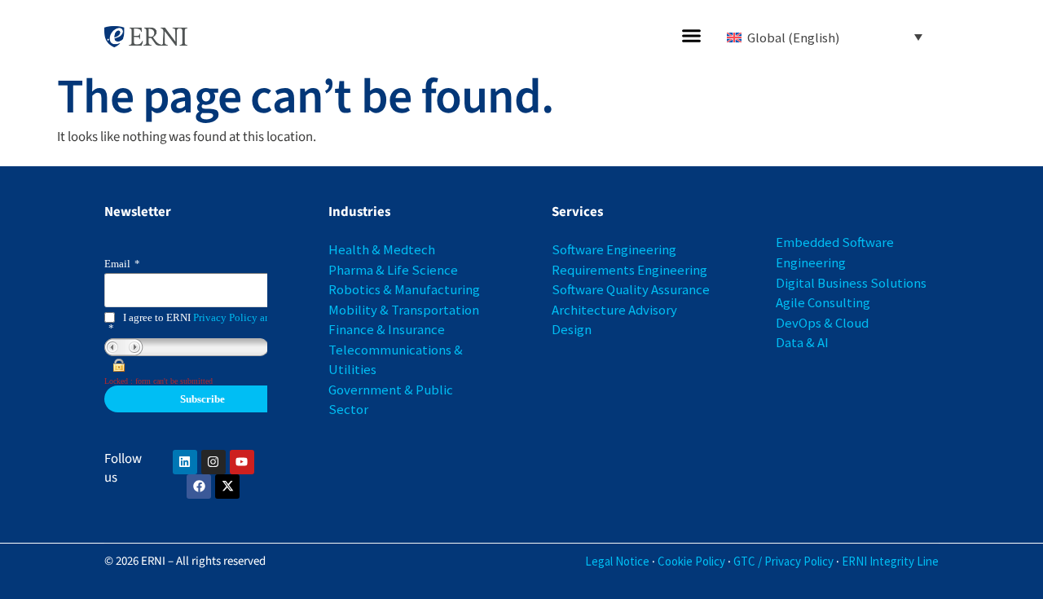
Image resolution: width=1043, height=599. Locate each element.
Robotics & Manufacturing (404, 289)
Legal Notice (617, 561)
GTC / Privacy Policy (783, 561)
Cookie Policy (691, 561)
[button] (691, 35)
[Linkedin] (185, 462)
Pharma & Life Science (393, 270)
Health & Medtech (381, 249)
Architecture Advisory (614, 310)
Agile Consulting (823, 302)
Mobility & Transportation (403, 310)
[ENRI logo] (145, 37)
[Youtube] (242, 462)
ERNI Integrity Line (890, 561)
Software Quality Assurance (631, 289)
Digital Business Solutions (851, 283)
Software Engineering (614, 249)
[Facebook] (199, 486)
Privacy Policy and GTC (246, 317)
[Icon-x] (227, 486)
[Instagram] (213, 462)
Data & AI (802, 342)
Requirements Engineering (629, 270)
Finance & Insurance (386, 329)
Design (572, 329)
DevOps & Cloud (822, 323)
